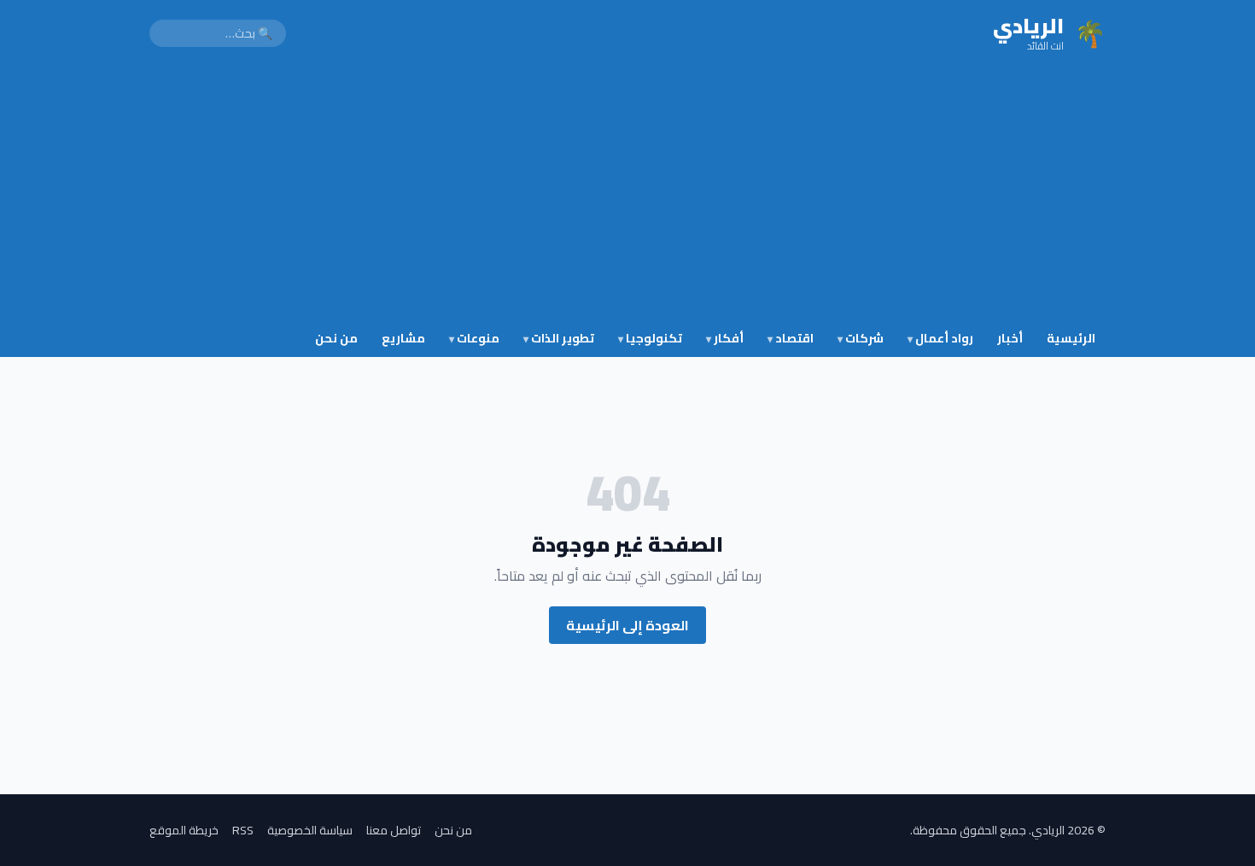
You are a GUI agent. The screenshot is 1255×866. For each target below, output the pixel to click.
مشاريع (403, 338)
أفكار (725, 338)
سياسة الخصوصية (310, 830)
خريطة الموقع (184, 830)
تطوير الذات (558, 338)
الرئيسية (1071, 338)
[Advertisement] (627, 194)
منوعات (474, 338)
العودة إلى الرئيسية (627, 625)
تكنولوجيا (650, 338)
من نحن (336, 338)
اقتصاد (791, 338)
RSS (243, 830)
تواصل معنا (393, 830)
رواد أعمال (940, 338)
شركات (861, 338)
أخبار (1010, 338)
